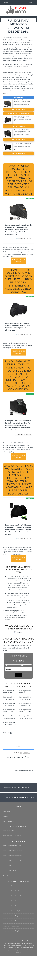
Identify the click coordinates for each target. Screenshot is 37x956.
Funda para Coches (8, 831)
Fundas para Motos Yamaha (11, 891)
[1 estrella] (13, 761)
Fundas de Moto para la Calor (12, 846)
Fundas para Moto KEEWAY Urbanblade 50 (19, 797)
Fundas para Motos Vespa (11, 926)
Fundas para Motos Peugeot (11, 916)
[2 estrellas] (23, 761)
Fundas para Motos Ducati (11, 906)
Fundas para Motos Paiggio (11, 931)
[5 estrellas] (9, 771)
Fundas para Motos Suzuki (11, 921)
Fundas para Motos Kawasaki (12, 896)
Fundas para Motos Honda (11, 886)
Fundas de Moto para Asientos (12, 856)
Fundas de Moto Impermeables (12, 861)
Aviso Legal (6, 811)
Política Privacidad (8, 821)
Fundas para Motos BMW (10, 901)
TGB (14, 733)
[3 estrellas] (13, 766)
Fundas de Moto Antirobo (11, 871)
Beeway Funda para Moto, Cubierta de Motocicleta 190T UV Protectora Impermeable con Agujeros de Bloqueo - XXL (18, 326)
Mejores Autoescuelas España (12, 836)
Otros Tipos (6, 876)
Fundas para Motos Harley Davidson (14, 911)
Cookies (5, 816)
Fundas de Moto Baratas (10, 866)
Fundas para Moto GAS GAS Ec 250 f (16, 787)
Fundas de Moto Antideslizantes (12, 851)
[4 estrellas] (24, 766)
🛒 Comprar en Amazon (23, 238)
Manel (18, 746)
